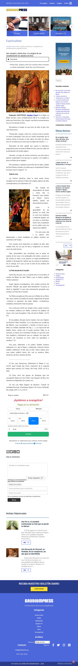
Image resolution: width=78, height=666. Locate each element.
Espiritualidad (13, 41)
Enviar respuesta (34, 478)
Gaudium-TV (59, 280)
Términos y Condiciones (64, 663)
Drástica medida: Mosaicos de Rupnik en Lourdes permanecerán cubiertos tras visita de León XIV (63, 111)
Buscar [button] (59, 80)
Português (43, 3)
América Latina (60, 274)
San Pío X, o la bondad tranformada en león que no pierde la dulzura (35, 524)
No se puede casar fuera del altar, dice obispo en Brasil (63, 92)
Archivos (31, 642)
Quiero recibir (39, 589)
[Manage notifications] (73, 661)
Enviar (14, 500)
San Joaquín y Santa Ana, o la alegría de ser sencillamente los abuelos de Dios (23, 55)
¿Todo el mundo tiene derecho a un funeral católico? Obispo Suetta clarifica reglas (63, 103)
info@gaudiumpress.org (22, 650)
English (59, 3)
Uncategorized (60, 285)
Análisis (58, 276)
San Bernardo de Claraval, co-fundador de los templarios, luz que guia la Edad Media (33, 552)
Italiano (52, 3)
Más (24, 542)
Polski (66, 3)
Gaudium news (10, 46)
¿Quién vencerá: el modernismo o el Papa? (63, 97)
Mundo (58, 281)
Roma (57, 283)
